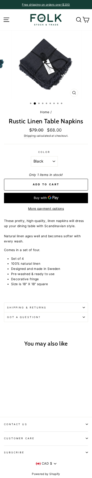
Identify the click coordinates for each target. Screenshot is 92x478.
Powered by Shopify (46, 474)
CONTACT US (15, 424)
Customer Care (19, 438)
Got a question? (24, 317)
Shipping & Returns (26, 307)
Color (44, 152)
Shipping (30, 135)
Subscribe (14, 452)
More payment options (46, 208)
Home (44, 112)
